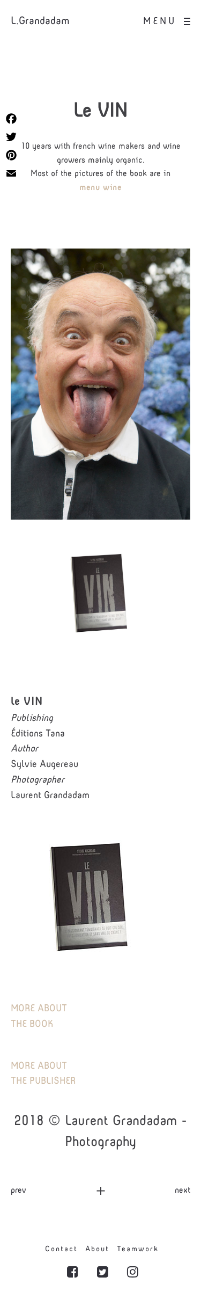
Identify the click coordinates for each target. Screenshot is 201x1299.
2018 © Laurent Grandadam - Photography (100, 1132)
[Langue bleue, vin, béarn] (100, 384)
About (97, 1249)
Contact (61, 1249)
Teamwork (138, 1249)
